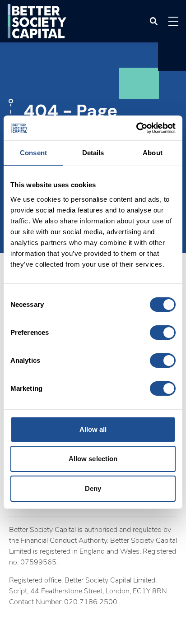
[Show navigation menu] (173, 21)
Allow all (93, 429)
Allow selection (93, 458)
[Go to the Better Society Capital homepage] (37, 21)
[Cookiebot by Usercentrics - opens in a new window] (136, 128)
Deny (93, 488)
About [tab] (153, 153)
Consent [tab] (33, 153)
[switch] (163, 333)
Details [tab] (93, 153)
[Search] (154, 21)
